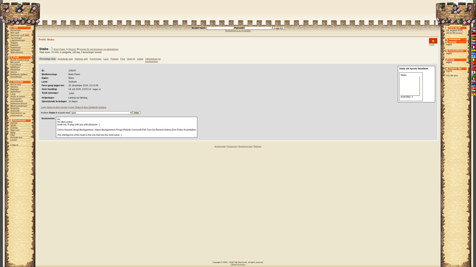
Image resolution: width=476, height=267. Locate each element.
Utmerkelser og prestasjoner (17, 114)
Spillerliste (15, 91)
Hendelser (15, 69)
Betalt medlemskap (19, 60)
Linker (140, 59)
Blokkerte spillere (18, 74)
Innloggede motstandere (16, 100)
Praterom (14, 108)
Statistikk (15, 111)
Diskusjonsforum (18, 103)
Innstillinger (16, 77)
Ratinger (14, 89)
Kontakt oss (16, 137)
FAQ (12, 135)
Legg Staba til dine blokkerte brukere (87, 107)
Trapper (14, 43)
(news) (432, 45)
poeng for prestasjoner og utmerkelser (99, 49)
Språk (13, 125)
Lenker (13, 140)
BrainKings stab (245, 146)
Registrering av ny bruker (238, 30)
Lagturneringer (17, 40)
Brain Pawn (59, 49)
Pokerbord (15, 47)
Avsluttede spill (65, 59)
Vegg (129, 59)
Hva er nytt (15, 84)
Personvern (232, 146)
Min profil (15, 62)
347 (27, 35)
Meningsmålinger (18, 106)
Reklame (257, 146)
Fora (122, 59)
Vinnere (14, 87)
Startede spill (81, 59)
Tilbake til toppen (238, 264)
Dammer (14, 45)
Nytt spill (14, 33)
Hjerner (13, 123)
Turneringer (16, 38)
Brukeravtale (220, 146)
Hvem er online (17, 96)
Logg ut (14, 145)
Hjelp (12, 132)
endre (459, 33)
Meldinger (15, 67)
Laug (12, 94)
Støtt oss (14, 130)
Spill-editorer (16, 52)
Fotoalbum (15, 65)
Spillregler (15, 50)
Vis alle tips (452, 75)
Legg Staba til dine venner (54, 107)
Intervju (14, 128)
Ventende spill (17, 35)
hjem (449, 71)
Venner (13, 72)
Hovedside (15, 30)
